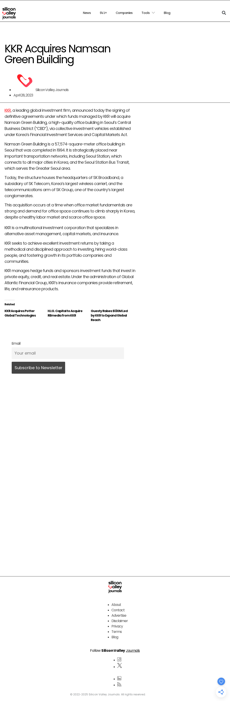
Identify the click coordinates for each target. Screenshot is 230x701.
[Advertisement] (69, 517)
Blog (167, 13)
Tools (146, 13)
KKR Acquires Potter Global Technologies (20, 313)
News (87, 13)
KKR (7, 110)
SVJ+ (103, 13)
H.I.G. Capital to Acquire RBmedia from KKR (65, 313)
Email (16, 343)
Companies (124, 13)
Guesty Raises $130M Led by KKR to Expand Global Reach (109, 315)
